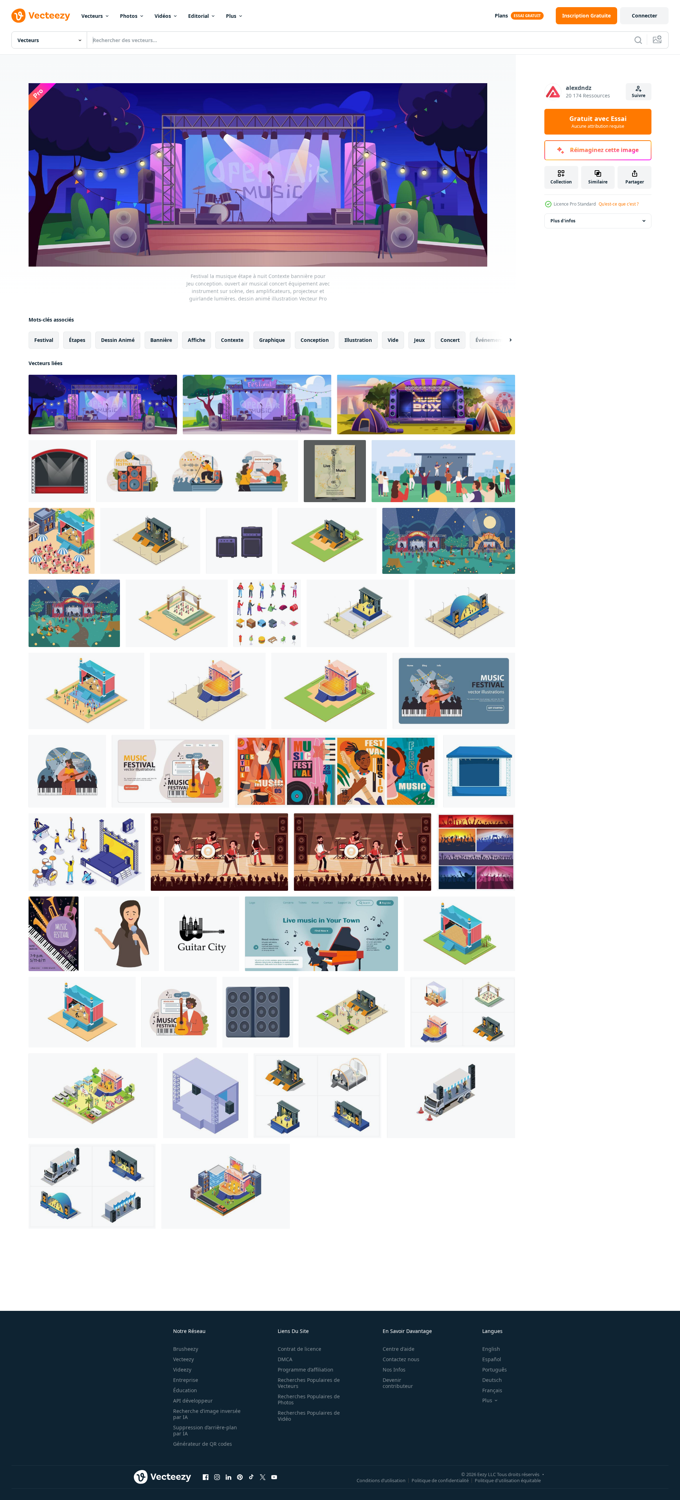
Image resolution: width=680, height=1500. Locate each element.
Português (494, 1369)
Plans (501, 15)
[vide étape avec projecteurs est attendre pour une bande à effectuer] (479, 771)
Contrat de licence (299, 1348)
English (491, 1348)
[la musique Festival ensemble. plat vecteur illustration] (197, 471)
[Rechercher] (638, 40)
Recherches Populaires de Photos (309, 1399)
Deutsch (492, 1380)
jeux (419, 340)
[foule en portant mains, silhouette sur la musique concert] (476, 852)
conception (315, 340)
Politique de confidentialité (440, 1480)
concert (450, 340)
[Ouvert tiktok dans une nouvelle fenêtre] (251, 1477)
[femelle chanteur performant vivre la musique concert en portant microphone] (121, 934)
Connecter (644, 15)
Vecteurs (92, 15)
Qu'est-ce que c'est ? (619, 204)
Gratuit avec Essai (597, 121)
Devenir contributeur (398, 1383)
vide (393, 340)
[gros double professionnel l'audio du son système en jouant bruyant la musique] (257, 1012)
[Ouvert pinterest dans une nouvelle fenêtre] (240, 1477)
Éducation (185, 1390)
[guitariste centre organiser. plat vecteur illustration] (454, 691)
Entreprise (185, 1380)
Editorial (198, 15)
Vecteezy (183, 1359)
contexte (232, 340)
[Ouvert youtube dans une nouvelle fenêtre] (274, 1477)
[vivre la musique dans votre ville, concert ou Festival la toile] (321, 934)
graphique (272, 340)
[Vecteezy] (40, 16)
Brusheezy (185, 1348)
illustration (358, 340)
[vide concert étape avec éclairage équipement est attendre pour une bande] (60, 471)
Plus (231, 15)
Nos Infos (394, 1369)
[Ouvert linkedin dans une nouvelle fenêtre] (228, 1477)
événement (489, 340)
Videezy (182, 1369)
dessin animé (118, 340)
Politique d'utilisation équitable (508, 1480)
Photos (128, 15)
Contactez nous (401, 1359)
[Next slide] (504, 340)
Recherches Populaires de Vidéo (309, 1415)
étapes (77, 340)
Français (492, 1390)
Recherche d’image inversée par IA (207, 1414)
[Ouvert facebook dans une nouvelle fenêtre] (205, 1477)
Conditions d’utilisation (381, 1480)
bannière (161, 340)
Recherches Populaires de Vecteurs (309, 1383)
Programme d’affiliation (305, 1369)
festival (43, 340)
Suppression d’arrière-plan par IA (205, 1430)
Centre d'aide (398, 1348)
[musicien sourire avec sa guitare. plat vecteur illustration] (179, 1012)
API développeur (193, 1400)
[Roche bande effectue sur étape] (219, 852)
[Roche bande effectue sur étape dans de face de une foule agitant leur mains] (362, 852)
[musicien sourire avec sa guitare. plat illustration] (170, 771)
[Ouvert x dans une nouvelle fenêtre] (263, 1477)
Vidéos (163, 15)
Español (491, 1359)
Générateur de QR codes (202, 1443)
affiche (196, 340)
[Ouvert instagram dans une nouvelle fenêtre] (217, 1477)
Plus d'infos (562, 221)
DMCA (285, 1359)
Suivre (638, 95)
